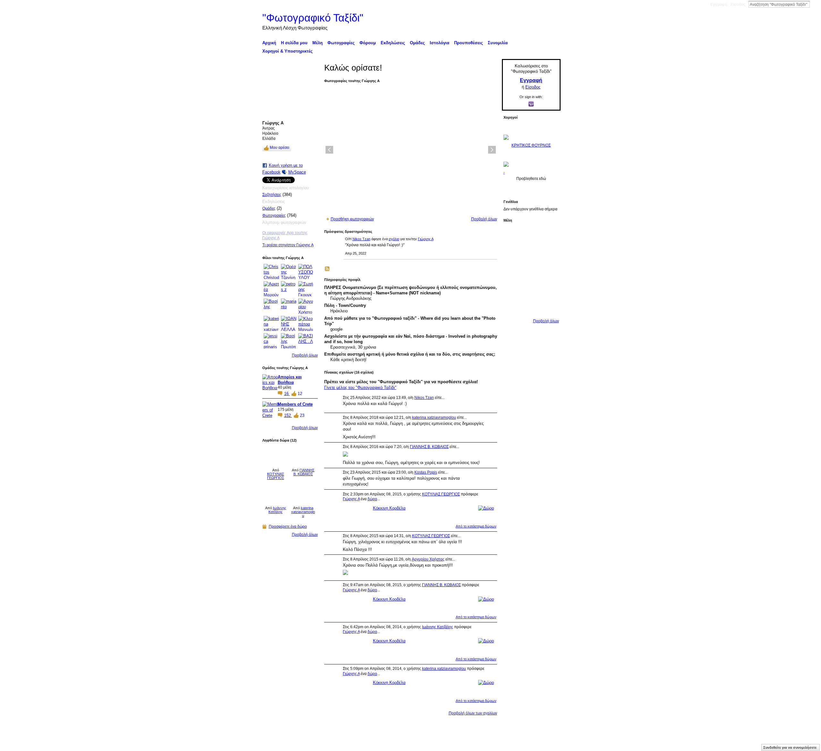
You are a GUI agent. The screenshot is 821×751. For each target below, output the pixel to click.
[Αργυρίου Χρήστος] (306, 306)
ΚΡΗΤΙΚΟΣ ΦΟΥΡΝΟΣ (531, 145)
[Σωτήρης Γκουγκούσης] (306, 289)
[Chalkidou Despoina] (530, 252)
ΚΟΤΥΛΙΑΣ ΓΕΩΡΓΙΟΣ (275, 476)
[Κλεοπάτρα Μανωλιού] (306, 323)
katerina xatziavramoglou (303, 512)
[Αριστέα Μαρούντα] (271, 289)
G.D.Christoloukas (312, 743)
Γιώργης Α (426, 239)
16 (287, 393)
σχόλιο (394, 239)
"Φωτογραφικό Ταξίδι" (312, 18)
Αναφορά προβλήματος (513, 743)
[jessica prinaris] (271, 341)
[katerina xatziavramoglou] (271, 323)
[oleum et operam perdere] (548, 234)
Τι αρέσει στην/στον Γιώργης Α (288, 245)
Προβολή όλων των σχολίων (473, 713)
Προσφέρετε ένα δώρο (288, 526)
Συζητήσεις (271, 194)
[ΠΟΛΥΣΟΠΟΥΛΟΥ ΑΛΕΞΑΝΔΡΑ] (306, 271)
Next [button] (492, 150)
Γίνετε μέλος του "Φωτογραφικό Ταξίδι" (360, 387)
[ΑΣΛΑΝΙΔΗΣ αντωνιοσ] (530, 270)
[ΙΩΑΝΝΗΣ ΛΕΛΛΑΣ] (288, 323)
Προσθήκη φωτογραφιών (352, 219)
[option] (410, 150)
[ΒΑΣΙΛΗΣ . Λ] (306, 341)
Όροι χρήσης (549, 743)
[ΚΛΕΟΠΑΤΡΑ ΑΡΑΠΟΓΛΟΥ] (548, 270)
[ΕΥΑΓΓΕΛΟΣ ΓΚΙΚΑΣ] (548, 288)
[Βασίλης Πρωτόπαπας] (288, 341)
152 (288, 415)
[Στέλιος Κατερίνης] (512, 234)
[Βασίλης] (271, 306)
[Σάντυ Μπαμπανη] (512, 306)
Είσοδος (738, 4)
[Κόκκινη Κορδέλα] (275, 455)
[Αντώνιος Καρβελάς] (548, 306)
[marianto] (288, 306)
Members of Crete (295, 404)
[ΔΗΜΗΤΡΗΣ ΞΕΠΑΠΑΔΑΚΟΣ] (512, 270)
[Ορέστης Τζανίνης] (288, 271)
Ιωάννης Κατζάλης (277, 510)
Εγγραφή (718, 4)
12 (300, 393)
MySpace (297, 172)
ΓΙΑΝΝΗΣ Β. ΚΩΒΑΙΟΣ (304, 472)
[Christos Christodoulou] (271, 271)
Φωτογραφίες (274, 215)
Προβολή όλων (305, 355)
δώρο (372, 499)
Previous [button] (329, 150)
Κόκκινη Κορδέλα (389, 508)
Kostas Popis (425, 472)
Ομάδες (268, 208)
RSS (327, 269)
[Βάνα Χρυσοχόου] (548, 252)
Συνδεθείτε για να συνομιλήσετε (790, 747)
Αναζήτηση (814, 4)
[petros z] (288, 289)
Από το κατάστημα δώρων (476, 526)
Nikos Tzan (361, 239)
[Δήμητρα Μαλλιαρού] (512, 252)
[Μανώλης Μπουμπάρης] (530, 288)
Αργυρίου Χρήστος (428, 559)
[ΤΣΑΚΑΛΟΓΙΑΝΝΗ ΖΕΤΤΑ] (530, 306)
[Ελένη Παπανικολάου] (512, 288)
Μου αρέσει (279, 147)
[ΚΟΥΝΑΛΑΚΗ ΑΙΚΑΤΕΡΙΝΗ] (530, 234)
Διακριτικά (479, 743)
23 (302, 415)
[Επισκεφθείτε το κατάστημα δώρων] (486, 508)
